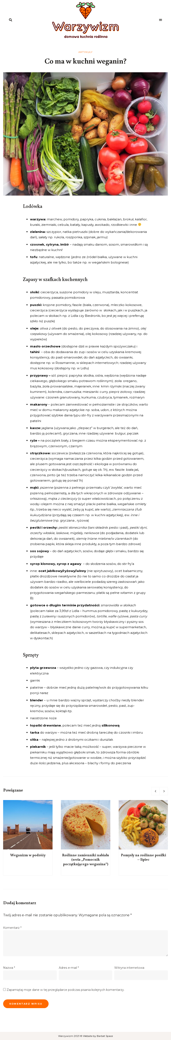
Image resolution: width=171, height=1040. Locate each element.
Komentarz (12, 928)
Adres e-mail (69, 968)
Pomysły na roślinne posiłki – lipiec (143, 857)
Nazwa (9, 968)
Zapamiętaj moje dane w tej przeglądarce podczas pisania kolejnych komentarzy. (65, 990)
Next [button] (164, 791)
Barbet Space (105, 1036)
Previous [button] (155, 791)
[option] (28, 837)
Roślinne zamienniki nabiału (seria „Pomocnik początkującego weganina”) (85, 859)
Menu (160, 20)
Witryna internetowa (129, 968)
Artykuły (85, 52)
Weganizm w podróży (27, 854)
